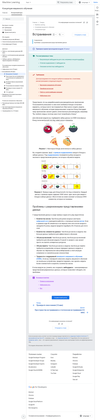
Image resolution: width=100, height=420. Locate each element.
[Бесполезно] (87, 22)
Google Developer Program (37, 357)
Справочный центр (60, 297)
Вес (41, 288)
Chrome (75, 360)
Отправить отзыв (80, 35)
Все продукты (33, 408)
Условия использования (36, 416)
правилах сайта (33, 340)
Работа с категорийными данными (51, 92)
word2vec (81, 59)
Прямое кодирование (47, 281)
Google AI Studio (78, 367)
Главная (4, 13)
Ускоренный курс (17, 13)
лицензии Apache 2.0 (64, 338)
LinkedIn (53, 367)
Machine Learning (11, 2)
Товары (42, 22)
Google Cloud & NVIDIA (35, 370)
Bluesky (53, 360)
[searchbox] (13, 19)
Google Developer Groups (36, 360)
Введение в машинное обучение (50, 85)
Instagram (54, 364)
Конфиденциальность (53, 416)
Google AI (31, 404)
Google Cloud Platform (36, 401)
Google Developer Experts (36, 364)
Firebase (75, 364)
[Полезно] (84, 22)
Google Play (76, 376)
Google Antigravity (78, 370)
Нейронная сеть (45, 285)
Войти (96, 2)
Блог (52, 357)
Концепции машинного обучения (17, 8)
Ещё (27, 2)
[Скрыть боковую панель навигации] (23, 416)
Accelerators (33, 367)
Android (75, 357)
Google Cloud (77, 373)
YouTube (53, 373)
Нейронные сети (45, 95)
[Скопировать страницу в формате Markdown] (60, 34)
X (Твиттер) (54, 370)
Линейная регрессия (46, 88)
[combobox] (66, 2)
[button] (12, 39)
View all (75, 379)
